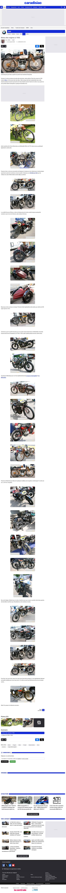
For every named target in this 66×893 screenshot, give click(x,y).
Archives (47, 872)
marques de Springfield (31, 375)
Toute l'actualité (5, 819)
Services (40, 7)
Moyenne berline (5, 875)
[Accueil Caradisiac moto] (1, 7)
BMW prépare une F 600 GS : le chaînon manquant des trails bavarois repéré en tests (9, 807)
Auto (45, 7)
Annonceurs (23, 883)
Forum (22, 7)
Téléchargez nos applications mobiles (12, 869)
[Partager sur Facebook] (37, 45)
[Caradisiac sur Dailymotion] (10, 865)
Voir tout (38, 724)
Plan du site (47, 873)
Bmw (9, 31)
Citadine (3, 874)
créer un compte (25, 758)
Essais (8, 7)
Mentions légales (48, 875)
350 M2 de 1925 (33, 173)
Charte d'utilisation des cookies (51, 877)
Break (3, 878)
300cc (5, 80)
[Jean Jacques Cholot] (3, 43)
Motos (32, 874)
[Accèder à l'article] (9, 800)
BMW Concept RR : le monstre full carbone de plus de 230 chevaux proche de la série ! (25, 807)
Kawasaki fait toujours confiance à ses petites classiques (37, 848)
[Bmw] (4, 34)
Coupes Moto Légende (12, 746)
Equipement (13, 7)
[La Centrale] (20, 891)
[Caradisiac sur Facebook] (3, 865)
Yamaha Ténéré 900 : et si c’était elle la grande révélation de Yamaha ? (16, 833)
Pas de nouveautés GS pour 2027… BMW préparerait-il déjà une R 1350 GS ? (41, 807)
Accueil (9, 34)
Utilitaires (18, 879)
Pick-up (17, 878)
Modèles (13, 34)
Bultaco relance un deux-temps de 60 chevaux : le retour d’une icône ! (15, 841)
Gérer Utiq (47, 880)
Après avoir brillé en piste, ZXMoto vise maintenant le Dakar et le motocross (38, 841)
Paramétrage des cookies (50, 878)
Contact (17, 883)
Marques (35, 7)
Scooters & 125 (28, 7)
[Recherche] (61, 7)
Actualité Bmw (4, 794)
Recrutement (47, 883)
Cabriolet (18, 875)
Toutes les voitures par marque (36, 877)
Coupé (17, 874)
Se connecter (5, 761)
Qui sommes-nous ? (40, 883)
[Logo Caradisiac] (33, 5)
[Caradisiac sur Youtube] (13, 865)
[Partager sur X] (42, 45)
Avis (19, 7)
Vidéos (27, 34)
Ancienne (4, 746)
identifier (19, 758)
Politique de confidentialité (50, 876)
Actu (4, 7)
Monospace (4, 879)
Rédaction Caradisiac (30, 883)
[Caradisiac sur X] (6, 865)
